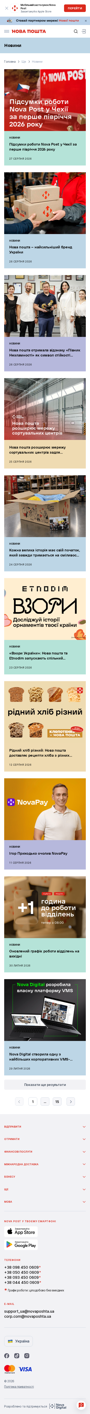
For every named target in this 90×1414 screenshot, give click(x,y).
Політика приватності (19, 1386)
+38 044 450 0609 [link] (21, 1282)
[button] (43, 1127)
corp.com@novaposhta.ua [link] (27, 1316)
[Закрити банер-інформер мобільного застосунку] (6, 8)
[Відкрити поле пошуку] (75, 31)
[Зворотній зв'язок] (81, 1405)
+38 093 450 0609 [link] (21, 1277)
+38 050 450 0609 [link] (21, 1272)
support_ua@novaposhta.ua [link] (29, 1311)
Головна (10, 61)
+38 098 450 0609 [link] (21, 1267)
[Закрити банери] (85, 21)
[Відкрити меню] (6, 31)
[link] (45, 21)
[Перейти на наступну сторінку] (71, 1101)
